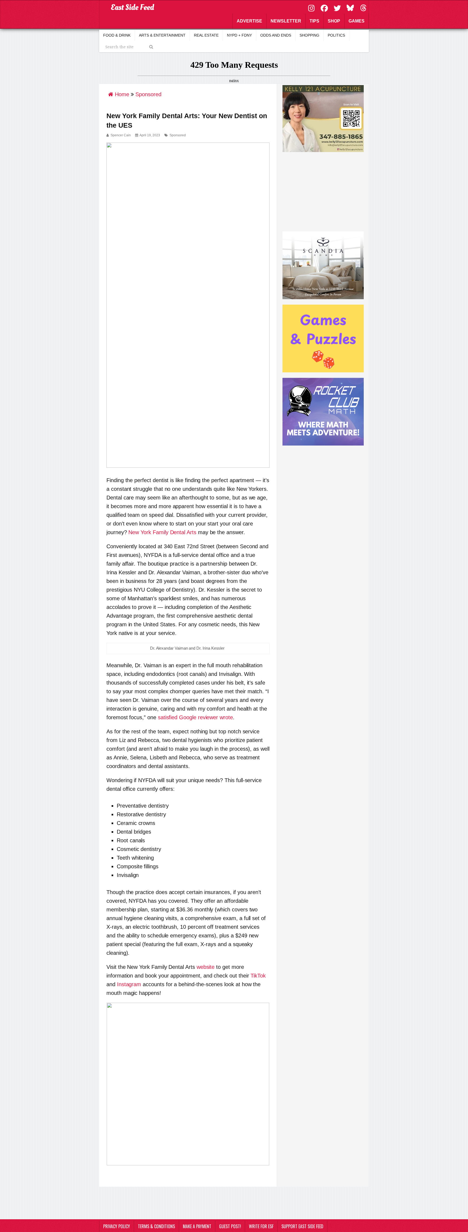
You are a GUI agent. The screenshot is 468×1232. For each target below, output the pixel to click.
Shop (334, 21)
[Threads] (363, 7)
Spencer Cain (120, 135)
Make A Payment (197, 1226)
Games (357, 21)
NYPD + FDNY (239, 35)
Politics (336, 35)
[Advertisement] (323, 191)
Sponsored (178, 135)
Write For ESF (261, 1226)
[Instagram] (312, 7)
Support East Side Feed (302, 1226)
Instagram (129, 984)
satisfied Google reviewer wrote (195, 717)
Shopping (309, 35)
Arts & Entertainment (162, 35)
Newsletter (286, 21)
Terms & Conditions (156, 1226)
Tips (314, 21)
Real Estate (206, 35)
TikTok (258, 976)
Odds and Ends (275, 35)
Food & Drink (117, 35)
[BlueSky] (351, 7)
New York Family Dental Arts (162, 532)
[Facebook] (325, 7)
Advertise (249, 21)
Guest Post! (230, 1226)
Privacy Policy (116, 1226)
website (206, 967)
